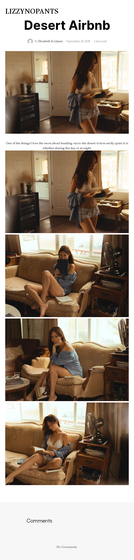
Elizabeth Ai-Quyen (50, 41)
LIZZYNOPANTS (31, 11)
